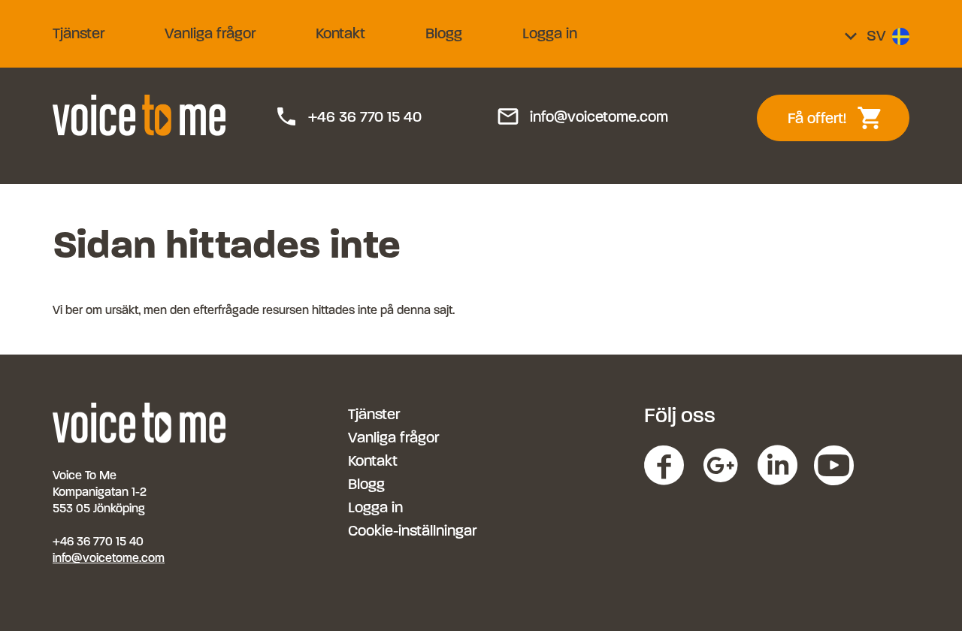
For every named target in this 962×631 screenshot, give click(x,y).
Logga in (549, 33)
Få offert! (844, 117)
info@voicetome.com (582, 117)
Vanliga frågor (210, 33)
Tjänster (78, 33)
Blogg (443, 33)
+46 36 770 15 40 (348, 117)
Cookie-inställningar (412, 530)
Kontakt (340, 33)
